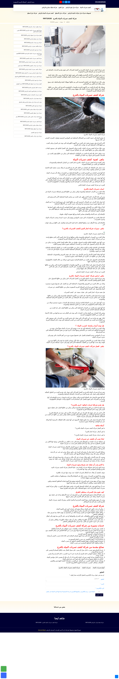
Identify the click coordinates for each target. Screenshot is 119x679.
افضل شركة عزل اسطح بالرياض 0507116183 (31, 35)
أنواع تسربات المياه (98, 567)
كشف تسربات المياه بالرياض (46, 13)
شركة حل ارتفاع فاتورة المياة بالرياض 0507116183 (30, 91)
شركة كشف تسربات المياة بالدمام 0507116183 (31, 121)
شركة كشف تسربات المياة (93, 278)
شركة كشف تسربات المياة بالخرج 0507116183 (46, 622)
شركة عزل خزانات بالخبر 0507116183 (33, 136)
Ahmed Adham (42, 630)
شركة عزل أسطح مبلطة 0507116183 (33, 128)
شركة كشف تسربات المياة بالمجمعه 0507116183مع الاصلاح (28, 76)
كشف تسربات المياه (85, 7)
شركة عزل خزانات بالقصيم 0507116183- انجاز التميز (30, 65)
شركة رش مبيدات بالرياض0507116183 (33, 42)
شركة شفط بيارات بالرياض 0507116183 (32, 98)
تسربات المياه (86, 567)
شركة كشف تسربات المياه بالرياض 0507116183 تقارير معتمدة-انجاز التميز (29, 31)
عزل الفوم (61, 7)
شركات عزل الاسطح (60, 13)
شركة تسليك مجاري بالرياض (49, 7)
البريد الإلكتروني (100, 588)
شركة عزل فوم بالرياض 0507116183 (33, 80)
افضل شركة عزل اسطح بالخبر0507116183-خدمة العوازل (29, 83)
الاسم (102, 584)
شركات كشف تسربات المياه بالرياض (87, 272)
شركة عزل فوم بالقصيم (36, 132)
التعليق (102, 579)
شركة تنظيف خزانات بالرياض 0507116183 (32, 26)
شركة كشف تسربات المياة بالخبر (88, 185)
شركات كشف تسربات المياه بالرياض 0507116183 (30, 62)
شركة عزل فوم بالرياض (72, 7)
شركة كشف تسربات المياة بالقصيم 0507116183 (31, 58)
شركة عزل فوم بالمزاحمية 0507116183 (33, 49)
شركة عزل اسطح (32, 13)
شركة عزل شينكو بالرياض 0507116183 (33, 39)
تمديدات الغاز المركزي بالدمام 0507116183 (32, 87)
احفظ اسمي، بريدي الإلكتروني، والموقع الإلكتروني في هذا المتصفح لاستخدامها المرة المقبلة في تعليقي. (70, 591)
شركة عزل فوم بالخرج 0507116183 (34, 105)
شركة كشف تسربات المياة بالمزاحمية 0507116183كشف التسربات (29, 54)
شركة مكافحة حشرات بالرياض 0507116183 (32, 46)
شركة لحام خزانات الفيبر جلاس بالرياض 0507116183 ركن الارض (29, 117)
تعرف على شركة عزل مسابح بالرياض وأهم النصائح (30, 102)
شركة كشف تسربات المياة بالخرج (69, 567)
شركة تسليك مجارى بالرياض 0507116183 (32, 125)
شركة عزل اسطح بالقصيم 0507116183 (33, 113)
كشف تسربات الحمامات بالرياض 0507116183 (31, 94)
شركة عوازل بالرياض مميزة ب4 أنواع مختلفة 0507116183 (29, 73)
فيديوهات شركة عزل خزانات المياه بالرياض (79, 13)
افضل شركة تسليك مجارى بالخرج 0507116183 (31, 109)
